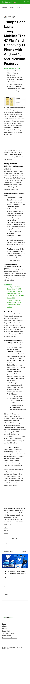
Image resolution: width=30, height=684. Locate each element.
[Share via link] (17, 538)
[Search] (24, 2)
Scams (12, 7)
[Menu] (28, 2)
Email (4, 574)
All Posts (4, 7)
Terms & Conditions (8, 673)
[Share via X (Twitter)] (9, 538)
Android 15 (7, 530)
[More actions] (25, 17)
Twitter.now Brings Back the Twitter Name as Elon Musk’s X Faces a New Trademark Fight (14, 612)
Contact (5, 668)
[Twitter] (15, 602)
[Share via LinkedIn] (13, 538)
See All (24, 591)
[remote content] (15, 142)
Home (4, 664)
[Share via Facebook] (5, 538)
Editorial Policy (7, 676)
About (4, 666)
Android (6, 533)
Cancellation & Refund (9, 678)
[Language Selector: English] (15, 2)
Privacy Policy (6, 671)
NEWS (6, 528)
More (18, 7)
